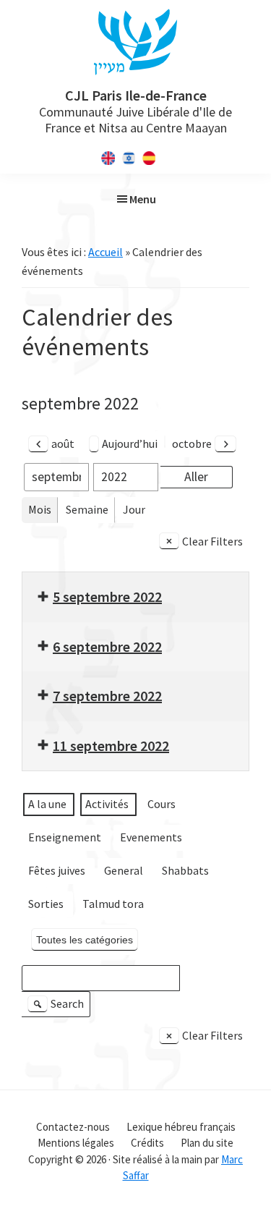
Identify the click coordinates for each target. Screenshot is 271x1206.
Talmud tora (113, 903)
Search (58, 1006)
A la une (47, 804)
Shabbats (185, 870)
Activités (107, 804)
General (123, 870)
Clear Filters (212, 541)
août (62, 443)
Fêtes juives (56, 870)
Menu (142, 199)
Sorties (46, 903)
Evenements (151, 837)
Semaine (87, 509)
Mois (39, 509)
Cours (161, 804)
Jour (134, 509)
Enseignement (64, 837)
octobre (192, 443)
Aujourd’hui (130, 443)
